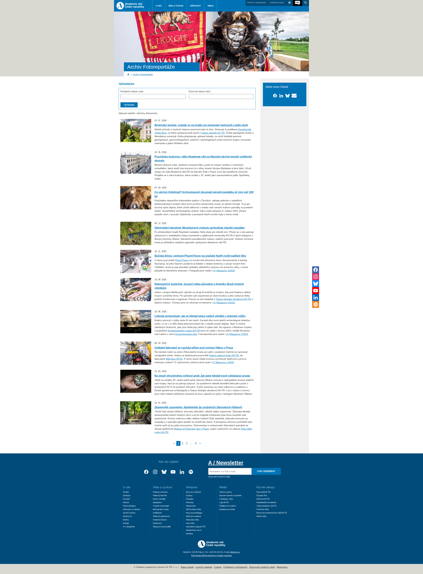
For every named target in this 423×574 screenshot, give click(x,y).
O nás (159, 6)
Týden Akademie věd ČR (266, 506)
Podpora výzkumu (160, 492)
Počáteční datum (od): (132, 91)
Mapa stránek (187, 567)
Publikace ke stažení (227, 506)
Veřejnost (195, 6)
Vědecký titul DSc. (160, 495)
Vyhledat (129, 104)
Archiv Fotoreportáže (143, 74)
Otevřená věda (262, 509)
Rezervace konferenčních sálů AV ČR (271, 513)
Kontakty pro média (227, 509)
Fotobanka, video (226, 499)
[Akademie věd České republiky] (211, 547)
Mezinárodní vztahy (161, 509)
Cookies (218, 567)
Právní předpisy (129, 506)
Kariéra (126, 520)
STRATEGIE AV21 (276, 3)
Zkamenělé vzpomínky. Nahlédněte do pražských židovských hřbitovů (198, 407)
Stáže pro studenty (193, 516)
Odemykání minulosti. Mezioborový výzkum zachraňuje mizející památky (199, 227)
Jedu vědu (190, 523)
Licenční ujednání (203, 567)
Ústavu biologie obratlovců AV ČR (233, 299)
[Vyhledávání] (305, 3)
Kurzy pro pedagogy (194, 513)
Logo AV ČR (224, 502)
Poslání (126, 492)
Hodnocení (127, 516)
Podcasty (189, 502)
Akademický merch (193, 530)
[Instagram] (155, 472)
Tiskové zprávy (225, 492)
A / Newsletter (225, 463)
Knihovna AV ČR (262, 499)
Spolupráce (157, 502)
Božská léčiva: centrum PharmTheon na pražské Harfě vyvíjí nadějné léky (200, 255)
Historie (126, 502)
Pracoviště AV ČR (263, 492)
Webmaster (282, 567)
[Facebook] (146, 472)
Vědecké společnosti (161, 516)
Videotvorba (190, 506)
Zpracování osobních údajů (262, 567)
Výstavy (189, 495)
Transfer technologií (161, 506)
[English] (297, 3)
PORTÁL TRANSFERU (256, 3)
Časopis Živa (261, 495)
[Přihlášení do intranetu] (289, 3)
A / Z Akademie (129, 527)
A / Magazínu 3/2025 (224, 302)
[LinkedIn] (181, 472)
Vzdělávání (157, 513)
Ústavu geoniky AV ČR (213, 132)
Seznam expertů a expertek (230, 495)
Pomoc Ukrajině (159, 499)
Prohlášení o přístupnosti (235, 567)
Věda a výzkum (175, 6)
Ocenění (126, 499)
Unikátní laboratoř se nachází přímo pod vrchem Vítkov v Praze (193, 347)
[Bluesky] (164, 472)
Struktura (126, 495)
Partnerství (157, 523)
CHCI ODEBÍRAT (266, 471)
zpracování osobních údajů (219, 477)
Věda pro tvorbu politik (162, 527)
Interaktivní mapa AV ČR (195, 527)
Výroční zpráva (129, 513)
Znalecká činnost (160, 520)
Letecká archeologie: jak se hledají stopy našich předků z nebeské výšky (200, 315)
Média (210, 6)
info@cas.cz (235, 552)
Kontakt (126, 523)
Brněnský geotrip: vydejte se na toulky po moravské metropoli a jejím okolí (201, 125)
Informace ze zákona (131, 509)
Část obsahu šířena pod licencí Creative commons (211, 556)
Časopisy (189, 499)
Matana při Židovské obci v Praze (191, 428)
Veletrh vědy (261, 516)
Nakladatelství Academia (266, 502)
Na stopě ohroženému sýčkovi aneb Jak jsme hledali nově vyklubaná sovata (202, 375)
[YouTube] (173, 472)
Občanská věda (192, 520)
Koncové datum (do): (200, 91)
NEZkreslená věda (193, 509)
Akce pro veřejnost (193, 492)
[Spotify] (190, 472)
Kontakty (189, 534)
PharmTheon (182, 260)
